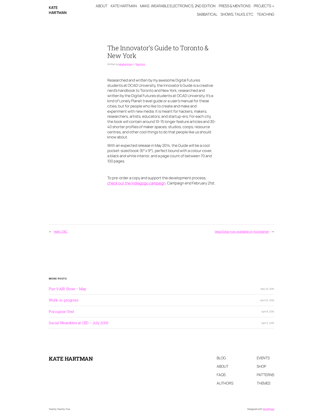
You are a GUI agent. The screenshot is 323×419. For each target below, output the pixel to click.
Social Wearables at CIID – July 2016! (78, 323)
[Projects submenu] (273, 6)
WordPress (268, 409)
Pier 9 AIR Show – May (67, 289)
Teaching (140, 64)
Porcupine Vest (61, 311)
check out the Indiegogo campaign (136, 183)
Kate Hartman (58, 10)
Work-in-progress (63, 300)
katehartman (125, 64)
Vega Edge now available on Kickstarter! (242, 232)
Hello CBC (60, 232)
